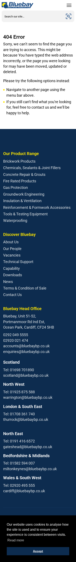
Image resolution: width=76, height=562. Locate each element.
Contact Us (12, 294)
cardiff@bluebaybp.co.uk (24, 491)
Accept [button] (38, 551)
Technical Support (18, 261)
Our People (12, 248)
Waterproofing (15, 220)
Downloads (12, 275)
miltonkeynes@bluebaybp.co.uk (30, 469)
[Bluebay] (17, 5)
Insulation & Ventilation (22, 201)
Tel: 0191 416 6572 (19, 441)
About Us (11, 242)
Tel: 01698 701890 (18, 370)
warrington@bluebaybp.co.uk (27, 397)
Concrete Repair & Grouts (24, 174)
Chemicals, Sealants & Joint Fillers (32, 168)
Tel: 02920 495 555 (19, 485)
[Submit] (68, 16)
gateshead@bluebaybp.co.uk (27, 447)
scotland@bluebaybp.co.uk (26, 375)
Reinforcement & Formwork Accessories (37, 207)
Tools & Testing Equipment (25, 214)
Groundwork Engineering (23, 194)
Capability (11, 268)
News (8, 281)
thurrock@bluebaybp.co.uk (25, 419)
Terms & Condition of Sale (24, 288)
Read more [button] (15, 540)
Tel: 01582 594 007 (19, 463)
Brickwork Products (19, 161)
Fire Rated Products (19, 181)
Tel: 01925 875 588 (19, 392)
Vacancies (11, 255)
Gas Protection (15, 187)
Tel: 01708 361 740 (19, 414)
